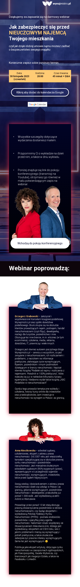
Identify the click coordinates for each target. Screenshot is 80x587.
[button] (40, 243)
